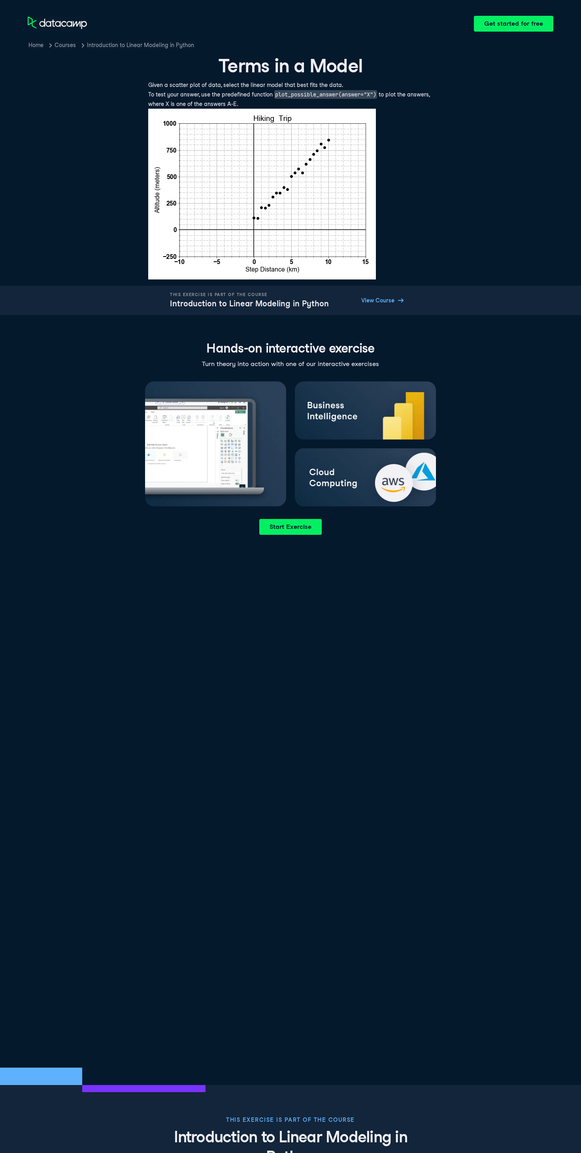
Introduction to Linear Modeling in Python (140, 45)
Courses (65, 45)
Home (35, 45)
